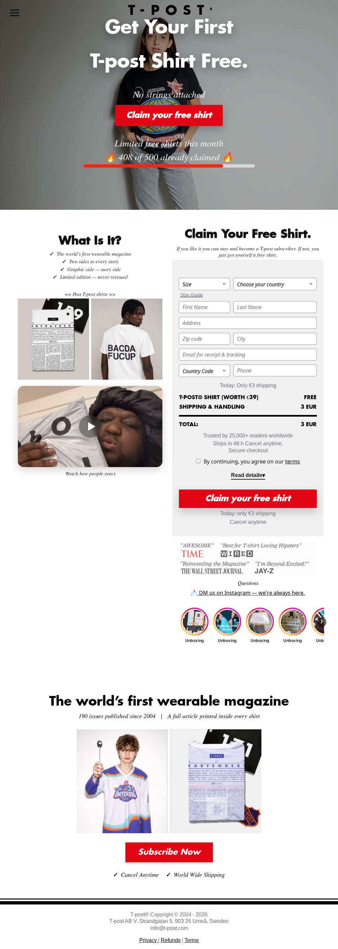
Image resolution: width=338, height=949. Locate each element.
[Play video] (90, 426)
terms (292, 461)
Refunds (171, 940)
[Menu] (14, 13)
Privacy (148, 940)
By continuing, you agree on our (252, 461)
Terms (192, 940)
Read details (246, 475)
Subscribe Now (169, 852)
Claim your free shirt (169, 115)
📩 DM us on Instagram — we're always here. (248, 592)
